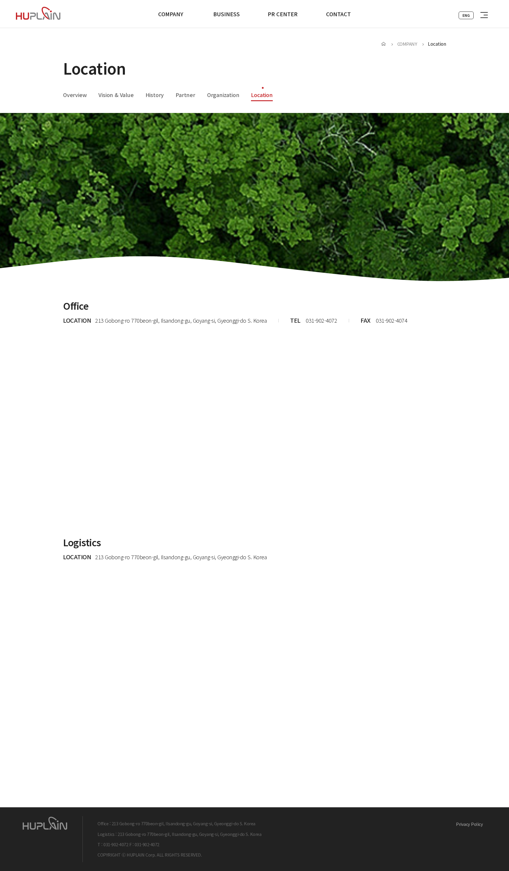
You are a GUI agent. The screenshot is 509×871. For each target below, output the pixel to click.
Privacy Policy (469, 824)
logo (38, 13)
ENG (466, 15)
